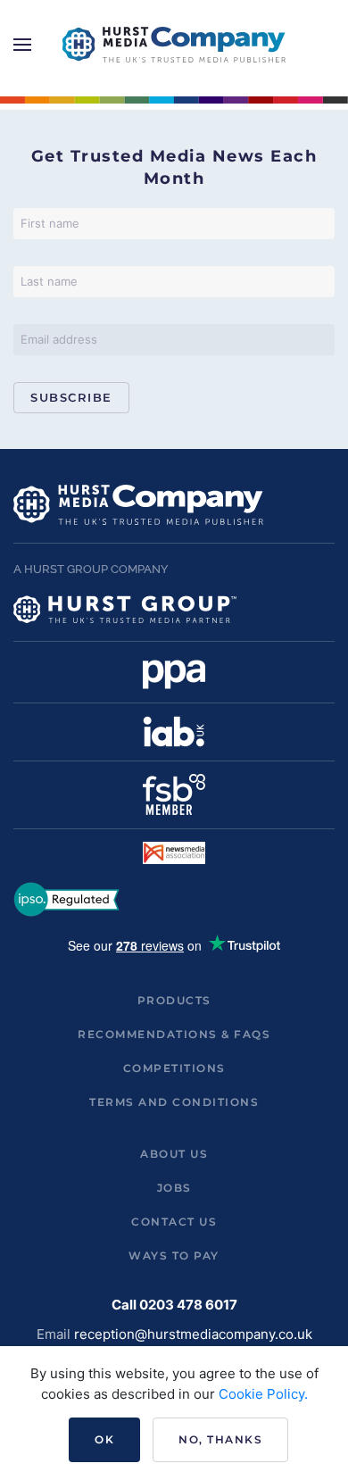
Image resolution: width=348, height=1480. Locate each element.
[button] (22, 44)
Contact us (174, 1221)
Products (174, 1000)
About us (174, 1153)
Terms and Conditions (174, 1102)
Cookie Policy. (263, 1393)
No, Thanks (220, 1439)
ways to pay (174, 1255)
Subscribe (71, 397)
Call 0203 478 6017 (174, 1304)
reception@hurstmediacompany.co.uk (193, 1334)
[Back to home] (174, 44)
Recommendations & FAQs (174, 1034)
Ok (104, 1439)
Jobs (174, 1187)
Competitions (174, 1068)
